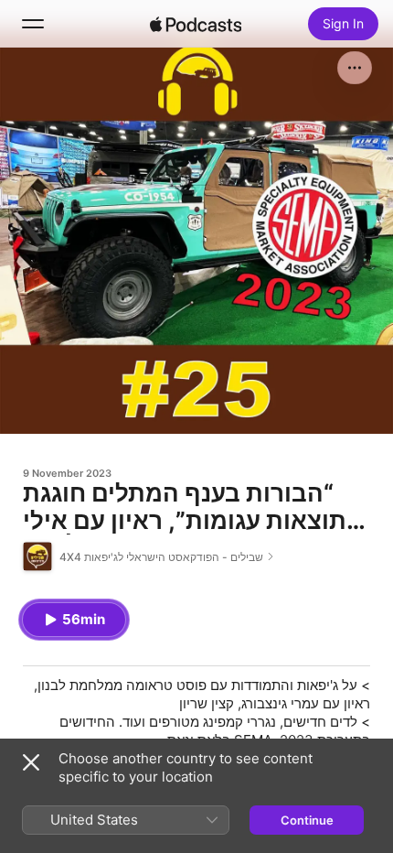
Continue (307, 820)
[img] (195, 24)
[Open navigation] (33, 24)
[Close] (31, 762)
